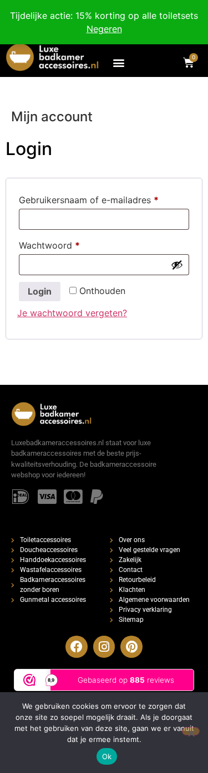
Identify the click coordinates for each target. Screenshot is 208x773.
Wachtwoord (63, 243)
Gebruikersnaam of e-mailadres (103, 198)
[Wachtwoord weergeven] (177, 265)
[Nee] (191, 731)
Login (40, 291)
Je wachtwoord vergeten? (72, 312)
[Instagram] (104, 647)
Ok (107, 756)
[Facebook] (76, 647)
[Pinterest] (131, 647)
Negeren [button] (104, 28)
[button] (119, 62)
